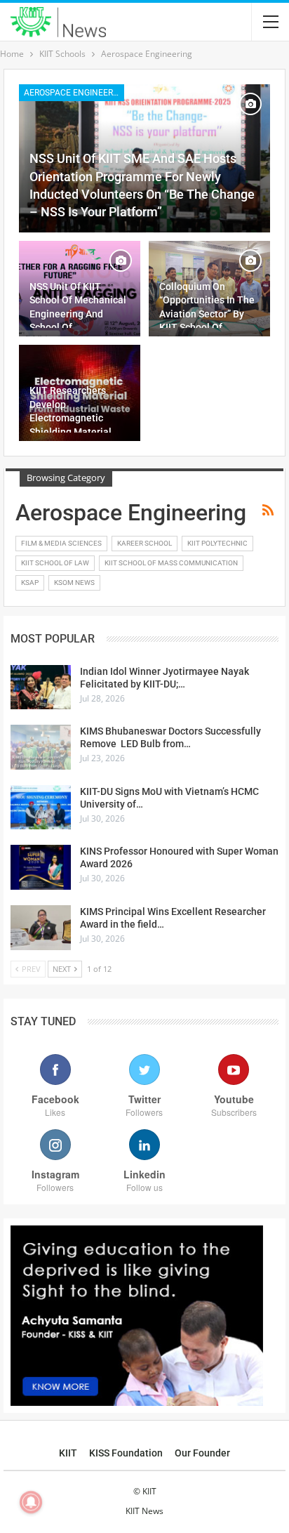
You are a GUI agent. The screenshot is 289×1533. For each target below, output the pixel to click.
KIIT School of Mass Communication (171, 563)
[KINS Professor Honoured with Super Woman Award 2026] (41, 867)
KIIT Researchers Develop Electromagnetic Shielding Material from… (70, 418)
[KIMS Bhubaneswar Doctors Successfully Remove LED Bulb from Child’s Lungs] (41, 747)
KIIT (68, 1453)
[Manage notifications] (31, 1502)
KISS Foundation (126, 1453)
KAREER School (144, 543)
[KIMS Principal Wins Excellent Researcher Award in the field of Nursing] (41, 927)
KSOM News (74, 582)
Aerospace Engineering (74, 93)
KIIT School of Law (55, 563)
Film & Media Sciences (61, 543)
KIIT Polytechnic (217, 543)
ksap (30, 582)
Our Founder (202, 1453)
